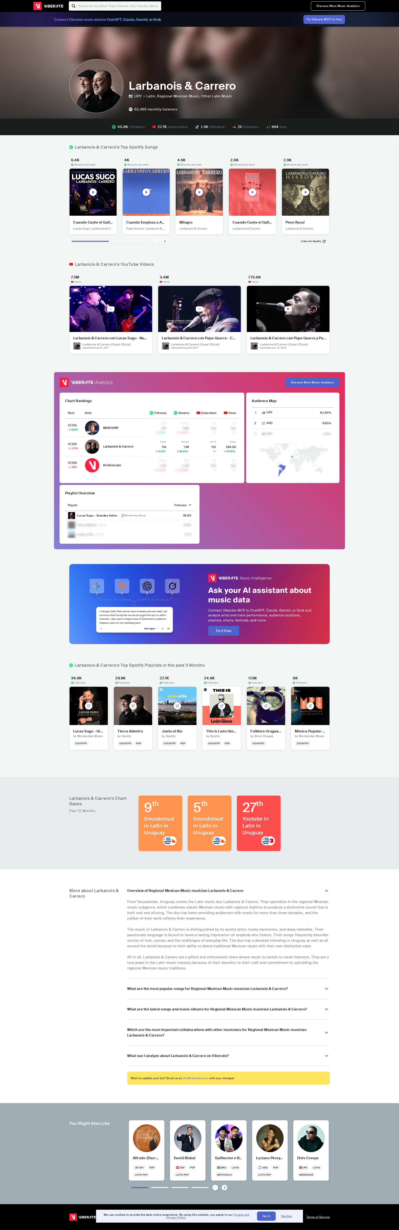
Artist (88, 413)
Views (232, 413)
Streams (183, 413)
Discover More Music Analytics (338, 6)
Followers (160, 413)
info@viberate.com (196, 1078)
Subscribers (208, 413)
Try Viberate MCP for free (324, 19)
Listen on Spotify (311, 241)
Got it (266, 1216)
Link (123, 515)
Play (93, 192)
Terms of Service (318, 1217)
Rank (71, 413)
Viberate (48, 6)
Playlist (72, 505)
